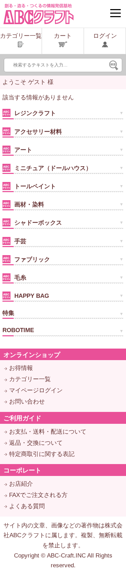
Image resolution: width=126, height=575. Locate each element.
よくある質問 (27, 506)
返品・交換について (36, 443)
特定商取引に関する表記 (42, 454)
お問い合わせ (27, 401)
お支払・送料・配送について (47, 431)
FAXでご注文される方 (38, 495)
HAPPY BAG (31, 296)
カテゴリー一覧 (30, 379)
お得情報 (21, 368)
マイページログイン (36, 390)
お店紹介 (21, 484)
